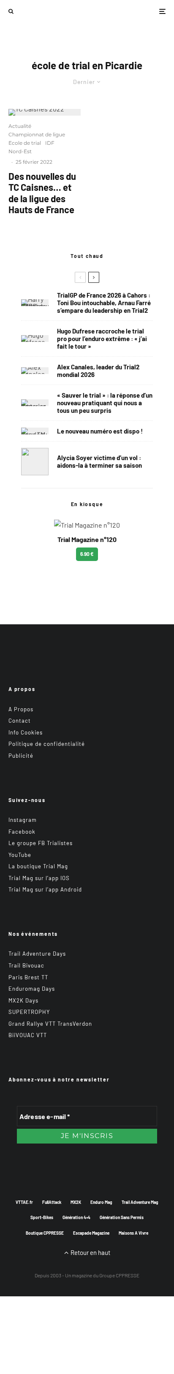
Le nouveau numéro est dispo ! (100, 431)
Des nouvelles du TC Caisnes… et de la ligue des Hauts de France (42, 193)
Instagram (22, 819)
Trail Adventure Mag (140, 1202)
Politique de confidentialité (46, 743)
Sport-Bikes (41, 1217)
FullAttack (51, 1202)
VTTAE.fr (24, 1202)
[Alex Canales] (35, 370)
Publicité (20, 755)
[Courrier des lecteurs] (35, 402)
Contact (19, 720)
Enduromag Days (31, 988)
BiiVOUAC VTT (27, 1035)
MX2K (76, 1202)
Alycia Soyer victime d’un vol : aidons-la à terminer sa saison (99, 461)
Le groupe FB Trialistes (40, 843)
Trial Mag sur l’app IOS (39, 878)
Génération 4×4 (76, 1217)
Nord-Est (20, 151)
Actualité (19, 126)
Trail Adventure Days (37, 953)
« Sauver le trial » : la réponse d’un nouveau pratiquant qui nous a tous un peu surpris (104, 402)
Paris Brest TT (28, 977)
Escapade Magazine (91, 1233)
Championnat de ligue (36, 134)
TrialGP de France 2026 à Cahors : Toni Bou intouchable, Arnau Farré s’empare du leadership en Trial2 (104, 302)
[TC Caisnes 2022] (44, 112)
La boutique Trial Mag (38, 866)
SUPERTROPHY (29, 1011)
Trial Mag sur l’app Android (45, 889)
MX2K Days (23, 1000)
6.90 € (87, 554)
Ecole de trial (24, 143)
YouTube (19, 854)
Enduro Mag (101, 1202)
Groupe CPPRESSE (119, 1275)
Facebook (21, 831)
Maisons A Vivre (133, 1233)
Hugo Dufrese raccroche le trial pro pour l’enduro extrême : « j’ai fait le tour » (102, 338)
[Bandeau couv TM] (35, 431)
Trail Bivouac (26, 965)
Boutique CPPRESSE (45, 1233)
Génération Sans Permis (122, 1217)
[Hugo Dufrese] (35, 338)
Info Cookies (25, 732)
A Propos (20, 709)
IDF (49, 143)
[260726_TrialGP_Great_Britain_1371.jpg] (35, 461)
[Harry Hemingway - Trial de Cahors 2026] (35, 302)
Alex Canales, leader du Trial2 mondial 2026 (98, 370)
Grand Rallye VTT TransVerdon (50, 1023)
